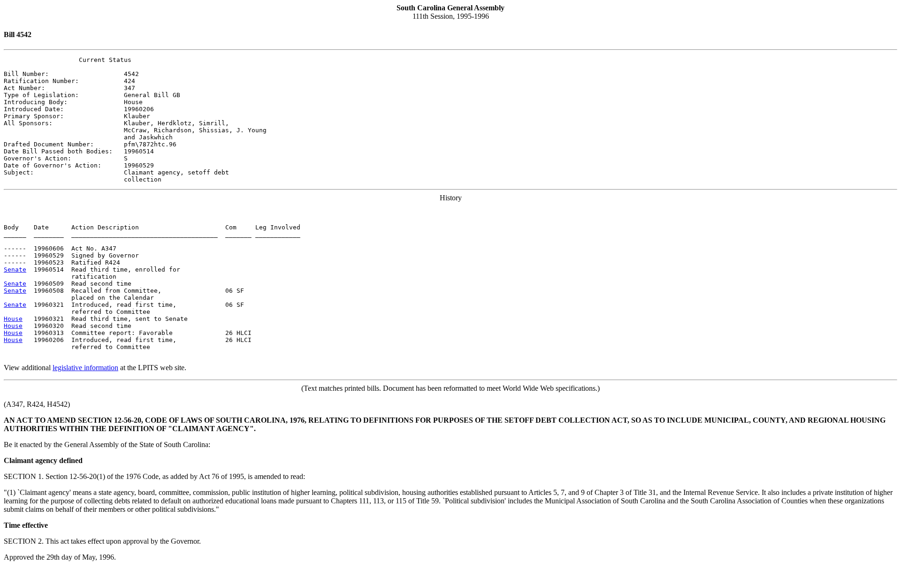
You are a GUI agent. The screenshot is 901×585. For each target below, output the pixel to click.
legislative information (85, 368)
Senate (15, 269)
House (13, 318)
